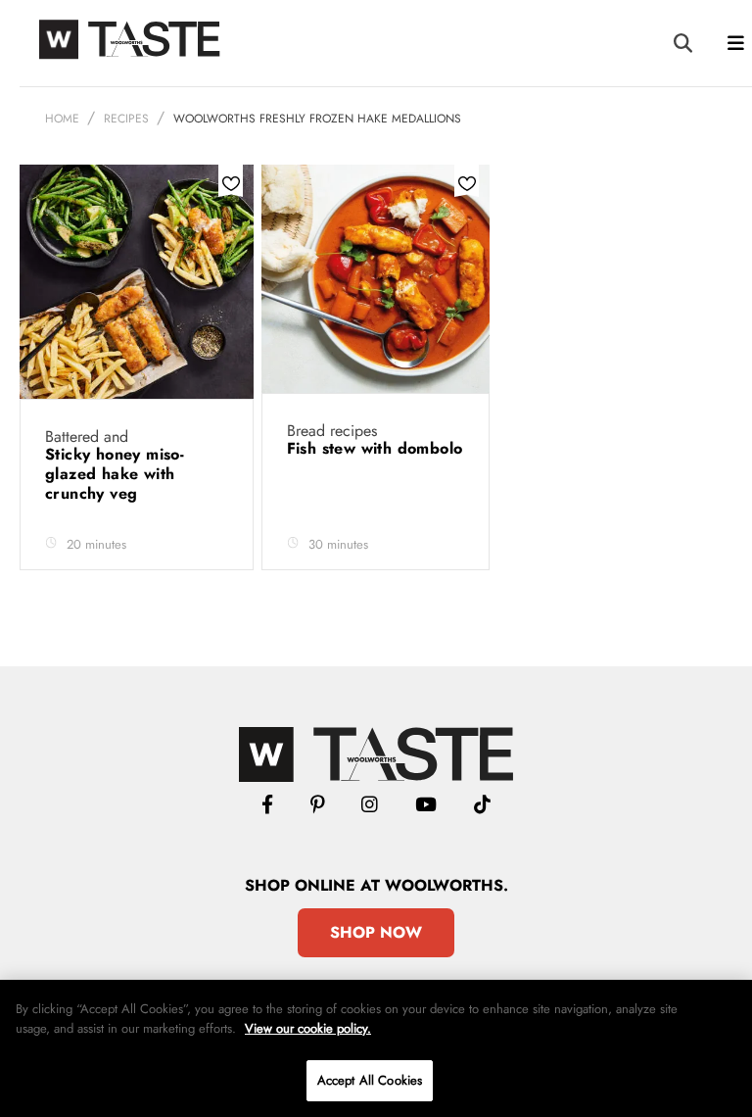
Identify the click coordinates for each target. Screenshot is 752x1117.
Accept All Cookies (369, 1080)
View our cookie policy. (308, 1028)
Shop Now (376, 932)
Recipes (126, 118)
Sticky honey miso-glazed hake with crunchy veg (114, 474)
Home (62, 118)
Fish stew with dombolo (375, 448)
